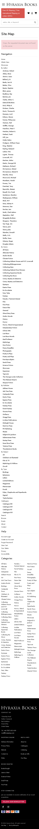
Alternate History (4, 567)
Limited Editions (19, 624)
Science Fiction (32, 612)
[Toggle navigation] (3, 4)
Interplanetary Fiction (18, 614)
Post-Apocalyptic (31, 589)
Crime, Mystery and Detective (6, 646)
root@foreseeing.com (7, 733)
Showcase (4, 65)
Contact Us (4, 754)
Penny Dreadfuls (30, 573)
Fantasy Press (5, 676)
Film (15, 572)
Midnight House (19, 649)
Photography (31, 577)
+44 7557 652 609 (10, 730)
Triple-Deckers (32, 668)
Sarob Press (31, 609)
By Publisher (5, 385)
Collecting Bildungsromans (6, 613)
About (3, 524)
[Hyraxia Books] (22, 4)
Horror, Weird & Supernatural (19, 609)
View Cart (4, 545)
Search (3, 515)
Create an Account (7, 539)
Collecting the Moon (5, 636)
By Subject (4, 452)
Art (2, 577)
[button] (32, 13)
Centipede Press (4, 590)
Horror (16, 606)
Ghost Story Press (18, 587)
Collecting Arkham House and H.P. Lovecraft (6, 605)
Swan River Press (30, 640)
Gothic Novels (19, 597)
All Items (4, 564)
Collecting (24, 750)
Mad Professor (19, 640)
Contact (3, 527)
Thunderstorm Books (31, 664)
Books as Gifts (25, 754)
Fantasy (3, 673)
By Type (4, 469)
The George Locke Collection (31, 652)
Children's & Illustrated (5, 595)
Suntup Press (31, 634)
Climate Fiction (6, 599)
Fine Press (17, 577)
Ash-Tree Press (6, 580)
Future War (17, 580)
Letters (16, 619)
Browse (3, 518)
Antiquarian (4, 572)
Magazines (17, 643)
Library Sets (18, 622)
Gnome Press (18, 591)
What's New (5, 62)
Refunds (3, 750)
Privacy (3, 551)
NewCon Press (32, 564)
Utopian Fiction (32, 671)
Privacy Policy (5, 746)
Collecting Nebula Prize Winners (5, 622)
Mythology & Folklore (18, 656)
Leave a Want (5, 772)
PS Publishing (31, 596)
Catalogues (5, 501)
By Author (4, 68)
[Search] (35, 22)
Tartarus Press (32, 647)
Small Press (4, 781)
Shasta (29, 615)
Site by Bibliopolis (14, 825)
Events (3, 521)
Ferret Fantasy (18, 569)
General (16, 583)
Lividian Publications (18, 628)
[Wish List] (28, 13)
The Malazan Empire (31, 659)
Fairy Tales (4, 670)
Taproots (30, 644)
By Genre (4, 247)
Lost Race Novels (17, 636)
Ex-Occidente (5, 667)
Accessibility (5, 554)
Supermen (30, 636)
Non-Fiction (31, 566)
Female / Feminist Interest (19, 565)
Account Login (6, 537)
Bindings (4, 586)
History (16, 603)
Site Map (3, 825)
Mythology (17, 652)
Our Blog (24, 758)
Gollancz (17, 594)
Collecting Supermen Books (4, 629)
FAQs (3, 758)
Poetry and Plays (30, 584)
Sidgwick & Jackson (31, 621)
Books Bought (5, 768)
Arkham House (6, 574)
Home (3, 59)
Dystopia (4, 653)
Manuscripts (18, 646)
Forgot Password (7, 542)
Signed (29, 625)
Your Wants (5, 548)
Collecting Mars (6, 617)
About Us (23, 742)
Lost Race (17, 632)
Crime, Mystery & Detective (6, 641)
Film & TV (17, 574)
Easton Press (5, 656)
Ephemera (4, 662)
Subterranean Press (31, 629)
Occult (29, 569)
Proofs (29, 593)
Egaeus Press (5, 659)
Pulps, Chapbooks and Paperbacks (31, 602)
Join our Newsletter (14, 802)
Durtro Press (5, 650)
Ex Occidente (5, 664)
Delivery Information (7, 742)
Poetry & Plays (32, 580)
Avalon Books (5, 583)
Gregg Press (18, 600)
